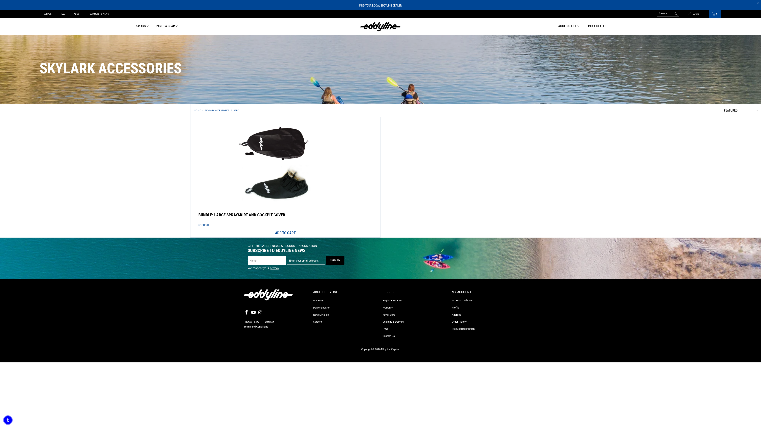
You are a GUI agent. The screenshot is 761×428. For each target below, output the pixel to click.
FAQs (385, 328)
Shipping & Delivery (393, 321)
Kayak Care (388, 314)
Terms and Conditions (256, 326)
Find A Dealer (596, 26)
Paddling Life (566, 26)
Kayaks (141, 26)
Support (48, 13)
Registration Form (392, 300)
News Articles (321, 314)
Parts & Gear (165, 26)
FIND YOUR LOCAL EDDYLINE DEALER (380, 5)
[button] (8, 420)
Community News (99, 13)
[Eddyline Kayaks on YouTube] (254, 312)
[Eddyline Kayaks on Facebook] (247, 312)
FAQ (63, 13)
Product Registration (463, 328)
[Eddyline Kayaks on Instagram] (260, 312)
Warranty (387, 307)
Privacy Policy (251, 321)
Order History (459, 321)
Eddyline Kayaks (390, 349)
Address (456, 314)
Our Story (318, 300)
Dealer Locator (321, 307)
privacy (274, 268)
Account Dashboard (463, 300)
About (77, 13)
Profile (455, 307)
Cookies (269, 321)
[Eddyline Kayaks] (380, 26)
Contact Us (388, 335)
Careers (317, 321)
